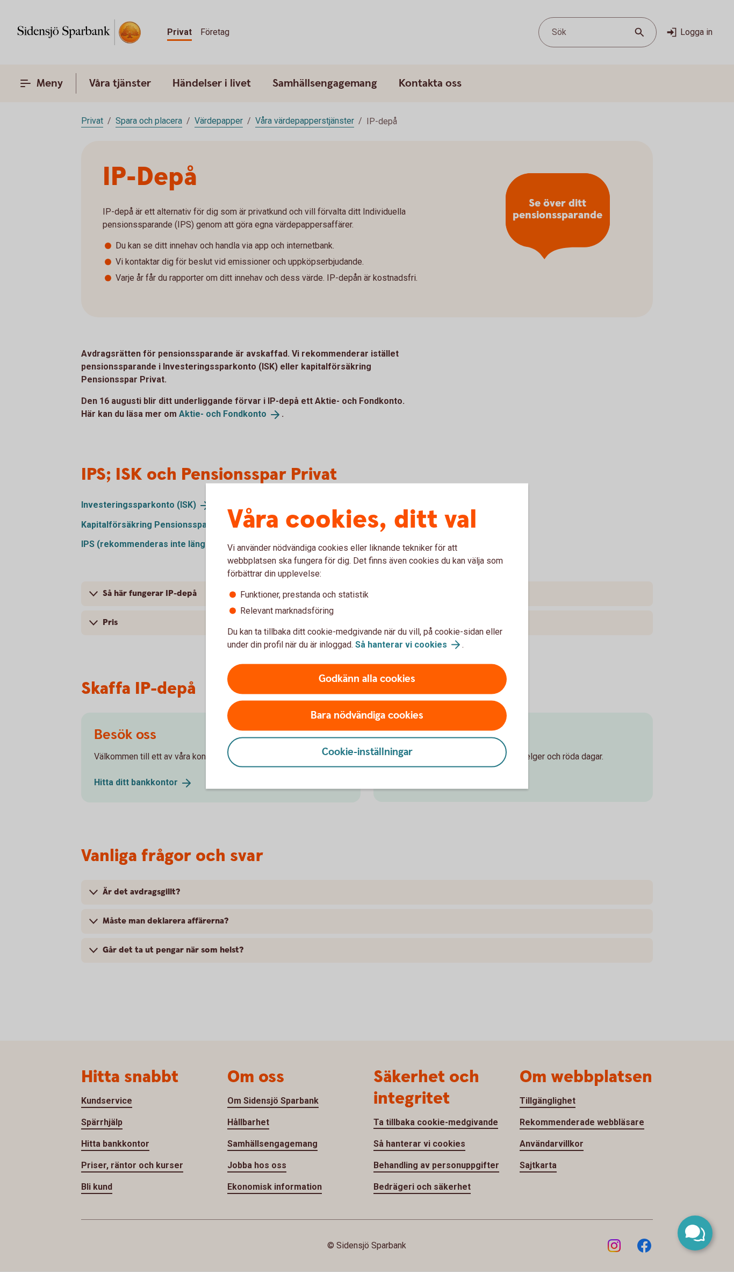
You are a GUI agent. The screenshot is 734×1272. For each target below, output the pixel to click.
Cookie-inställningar (367, 752)
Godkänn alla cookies (367, 679)
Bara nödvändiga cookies (367, 715)
